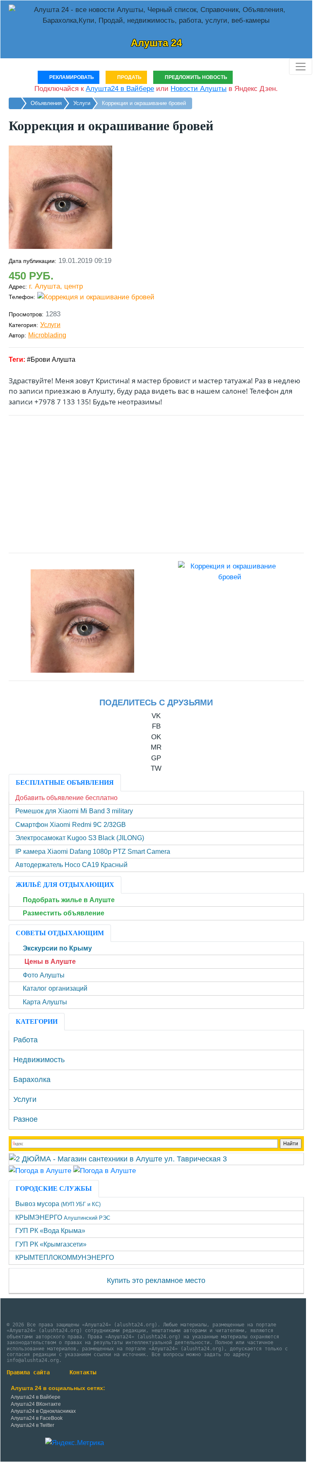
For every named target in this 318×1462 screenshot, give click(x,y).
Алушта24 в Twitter (32, 1425)
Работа (25, 1040)
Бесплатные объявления (65, 782)
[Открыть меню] (300, 66)
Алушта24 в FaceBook (37, 1418)
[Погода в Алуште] (40, 1170)
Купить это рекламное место (156, 1280)
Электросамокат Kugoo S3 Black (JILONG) (79, 837)
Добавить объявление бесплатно (66, 797)
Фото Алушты (44, 975)
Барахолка (32, 1079)
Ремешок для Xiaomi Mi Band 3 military (74, 811)
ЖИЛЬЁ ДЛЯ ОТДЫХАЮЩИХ (65, 884)
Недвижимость (39, 1060)
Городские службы (54, 1188)
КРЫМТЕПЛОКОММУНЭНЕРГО (64, 1257)
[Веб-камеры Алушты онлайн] (104, 1170)
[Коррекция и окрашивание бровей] (82, 621)
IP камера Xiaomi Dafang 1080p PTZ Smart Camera (92, 851)
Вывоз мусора (58, 1203)
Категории (37, 1021)
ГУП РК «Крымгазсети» (51, 1244)
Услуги (50, 324)
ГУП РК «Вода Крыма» (50, 1230)
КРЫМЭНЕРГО (62, 1217)
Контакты (83, 1372)
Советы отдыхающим (60, 932)
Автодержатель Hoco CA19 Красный (71, 864)
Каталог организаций (55, 988)
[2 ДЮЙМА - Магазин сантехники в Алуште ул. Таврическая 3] (118, 1158)
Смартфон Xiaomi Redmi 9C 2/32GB (70, 824)
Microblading (47, 335)
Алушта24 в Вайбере (35, 1397)
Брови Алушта (53, 359)
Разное (25, 1119)
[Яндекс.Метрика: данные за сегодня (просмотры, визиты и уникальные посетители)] (74, 1443)
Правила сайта (28, 1372)
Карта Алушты (45, 1002)
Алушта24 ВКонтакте (36, 1404)
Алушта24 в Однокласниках (43, 1411)
